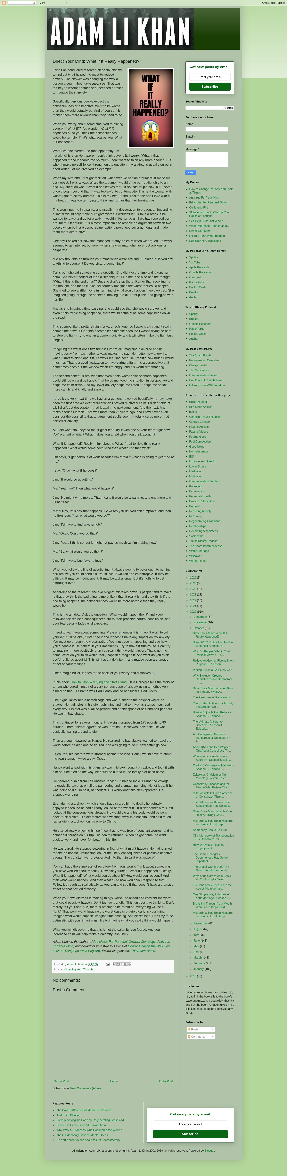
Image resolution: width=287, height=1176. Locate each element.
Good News (196, 446)
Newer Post (61, 1081)
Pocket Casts (198, 287)
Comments (197, 1036)
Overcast (195, 277)
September (200, 923)
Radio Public (197, 282)
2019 (193, 976)
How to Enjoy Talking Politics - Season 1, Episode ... (212, 714)
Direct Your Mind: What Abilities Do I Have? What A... (213, 690)
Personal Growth (200, 496)
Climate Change (199, 421)
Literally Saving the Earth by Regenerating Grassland (90, 1120)
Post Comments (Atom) (85, 1088)
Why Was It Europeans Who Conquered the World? (89, 1130)
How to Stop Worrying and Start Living (99, 682)
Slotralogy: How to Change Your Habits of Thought (209, 214)
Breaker (194, 292)
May (196, 946)
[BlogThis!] (118, 964)
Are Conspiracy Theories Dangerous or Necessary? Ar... (211, 737)
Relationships (197, 526)
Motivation (195, 476)
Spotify (193, 257)
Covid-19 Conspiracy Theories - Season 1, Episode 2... (213, 767)
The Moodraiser (199, 370)
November (200, 622)
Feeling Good (197, 436)
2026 (193, 577)
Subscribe (209, 86)
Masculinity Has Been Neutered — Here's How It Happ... (213, 914)
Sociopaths (196, 536)
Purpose (194, 506)
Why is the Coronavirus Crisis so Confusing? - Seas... (212, 877)
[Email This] (115, 964)
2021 (193, 606)
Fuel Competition (200, 441)
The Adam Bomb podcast (205, 546)
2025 (193, 583)
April (196, 951)
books (193, 411)
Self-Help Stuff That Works (206, 221)
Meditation (195, 471)
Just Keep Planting (68, 1115)
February (199, 963)
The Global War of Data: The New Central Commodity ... (211, 868)
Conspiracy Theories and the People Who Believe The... (211, 785)
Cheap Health (198, 365)
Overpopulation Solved (203, 375)
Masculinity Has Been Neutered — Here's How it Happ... (213, 822)
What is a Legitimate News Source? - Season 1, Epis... (212, 758)
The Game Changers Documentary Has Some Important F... (210, 857)
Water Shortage (199, 550)
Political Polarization (202, 501)
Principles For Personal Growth (116, 941)
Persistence (196, 491)
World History (198, 560)
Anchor (193, 297)
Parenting (195, 486)
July (196, 934)
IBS (191, 456)
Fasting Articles (199, 426)
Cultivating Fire (198, 207)
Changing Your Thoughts (79, 969)
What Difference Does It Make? (209, 225)
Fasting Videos (198, 431)
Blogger (209, 1150)
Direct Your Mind (199, 230)
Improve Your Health (202, 461)
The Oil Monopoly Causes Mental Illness (82, 1135)
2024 (193, 588)
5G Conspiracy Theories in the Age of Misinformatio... (212, 886)
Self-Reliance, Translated (205, 240)
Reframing (195, 516)
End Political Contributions (205, 380)
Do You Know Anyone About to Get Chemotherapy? (89, 1140)
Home (114, 1081)
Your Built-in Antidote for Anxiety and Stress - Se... (213, 705)
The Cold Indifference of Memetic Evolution (83, 1110)
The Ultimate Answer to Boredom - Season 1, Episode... (208, 725)
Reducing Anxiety (200, 511)
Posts (194, 1029)
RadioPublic (196, 328)
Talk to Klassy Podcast (203, 540)
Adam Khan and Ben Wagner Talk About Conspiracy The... (212, 748)
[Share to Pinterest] (129, 964)
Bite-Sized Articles (200, 406)
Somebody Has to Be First (210, 829)
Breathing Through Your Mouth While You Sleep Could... (212, 905)
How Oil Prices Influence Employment (208, 846)
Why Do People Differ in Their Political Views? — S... (212, 653)
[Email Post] (107, 964)
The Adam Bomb (143, 950)
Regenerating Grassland (204, 360)
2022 (193, 600)
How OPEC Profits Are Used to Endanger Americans (213, 644)
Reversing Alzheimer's (203, 531)
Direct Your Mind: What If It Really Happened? (210, 634)
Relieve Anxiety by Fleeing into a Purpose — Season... (213, 662)
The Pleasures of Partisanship (212, 697)
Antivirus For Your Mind (204, 197)
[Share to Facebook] (126, 964)
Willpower (195, 556)
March (197, 957)
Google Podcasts (200, 272)
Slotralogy (148, 941)
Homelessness (199, 451)
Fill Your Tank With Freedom (207, 235)
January (199, 969)
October (199, 628)
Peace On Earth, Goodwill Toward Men (81, 1125)
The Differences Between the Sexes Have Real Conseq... (212, 803)
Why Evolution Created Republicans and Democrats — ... (212, 679)
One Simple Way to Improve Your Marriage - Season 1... (212, 896)
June (197, 940)
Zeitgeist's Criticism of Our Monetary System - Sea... (211, 776)
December (200, 616)
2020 (193, 611)
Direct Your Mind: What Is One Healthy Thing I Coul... (212, 813)
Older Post (166, 1081)
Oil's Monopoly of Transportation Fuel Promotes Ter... (213, 837)
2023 (193, 594)
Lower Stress (197, 466)
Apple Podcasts (199, 267)
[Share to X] (122, 964)
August (198, 929)
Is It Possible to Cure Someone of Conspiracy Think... (213, 794)
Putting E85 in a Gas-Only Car (212, 669)
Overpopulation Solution (204, 481)
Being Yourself (198, 401)
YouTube (194, 262)
